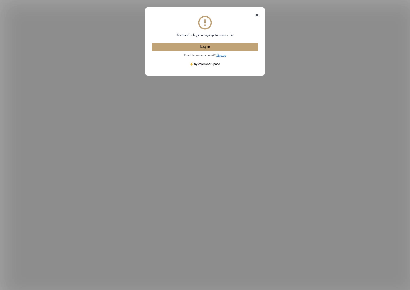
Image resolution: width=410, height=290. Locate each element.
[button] (257, 15)
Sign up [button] (221, 55)
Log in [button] (205, 47)
